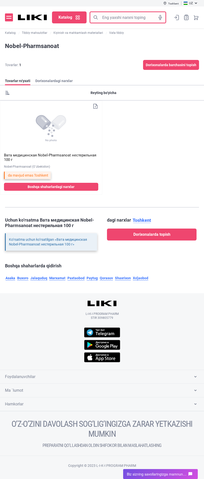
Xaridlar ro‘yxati (186, 17)
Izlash (96, 17)
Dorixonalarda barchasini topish (171, 65)
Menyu (9, 17)
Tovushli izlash (160, 17)
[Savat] (196, 17)
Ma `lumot (14, 390)
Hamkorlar (14, 404)
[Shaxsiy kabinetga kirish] (176, 17)
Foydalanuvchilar (20, 376)
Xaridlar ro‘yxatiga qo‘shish (95, 106)
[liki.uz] (32, 17)
